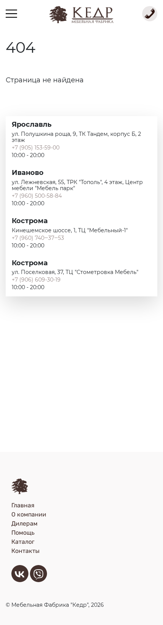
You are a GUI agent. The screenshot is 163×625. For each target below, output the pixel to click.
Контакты (25, 550)
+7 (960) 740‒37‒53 (38, 238)
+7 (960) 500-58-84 (37, 196)
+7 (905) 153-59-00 (36, 148)
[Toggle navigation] (11, 13)
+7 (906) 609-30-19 (36, 280)
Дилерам (24, 523)
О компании (28, 514)
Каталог (22, 541)
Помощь (22, 532)
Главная (22, 505)
